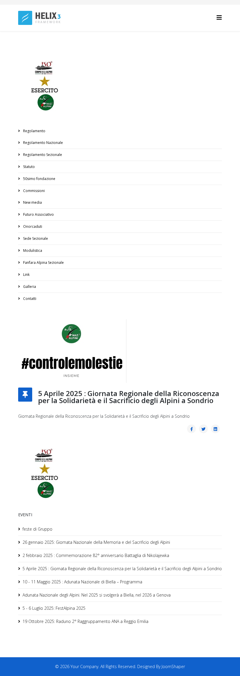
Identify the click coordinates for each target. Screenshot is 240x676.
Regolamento (33, 130)
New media (32, 202)
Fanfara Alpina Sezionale (43, 262)
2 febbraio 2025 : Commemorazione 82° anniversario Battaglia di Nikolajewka (96, 555)
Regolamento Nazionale (42, 142)
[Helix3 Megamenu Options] (219, 17)
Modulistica (32, 250)
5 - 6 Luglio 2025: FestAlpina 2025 (54, 608)
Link (26, 274)
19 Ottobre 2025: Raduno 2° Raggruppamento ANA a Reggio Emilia (85, 621)
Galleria (29, 286)
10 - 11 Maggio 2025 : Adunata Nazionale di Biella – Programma (82, 582)
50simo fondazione (38, 178)
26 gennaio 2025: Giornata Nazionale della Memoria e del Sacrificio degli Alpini (96, 542)
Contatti (29, 298)
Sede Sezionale (35, 238)
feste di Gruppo (37, 529)
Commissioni (33, 190)
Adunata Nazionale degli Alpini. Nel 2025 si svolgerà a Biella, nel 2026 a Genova (97, 595)
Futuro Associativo (38, 214)
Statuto (28, 166)
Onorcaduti (32, 226)
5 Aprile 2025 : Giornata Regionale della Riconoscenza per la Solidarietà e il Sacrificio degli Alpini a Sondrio (122, 568)
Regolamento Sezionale (42, 154)
